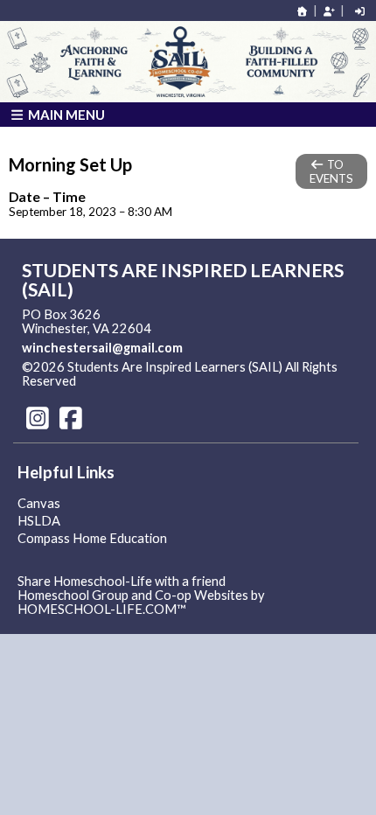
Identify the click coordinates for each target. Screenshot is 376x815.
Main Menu (65, 114)
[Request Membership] (329, 11)
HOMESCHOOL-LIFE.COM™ (101, 609)
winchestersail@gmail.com (102, 347)
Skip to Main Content (152, 380)
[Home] (302, 11)
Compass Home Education (92, 538)
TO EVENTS (331, 171)
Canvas (38, 503)
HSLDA (38, 520)
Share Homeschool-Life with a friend (121, 581)
